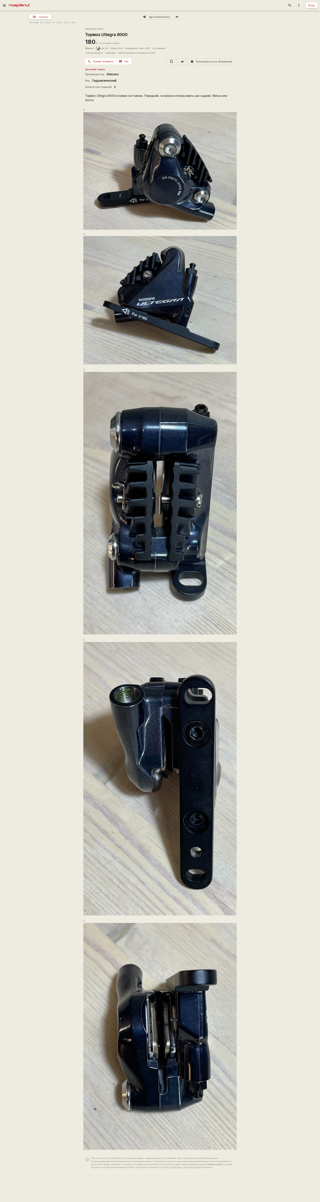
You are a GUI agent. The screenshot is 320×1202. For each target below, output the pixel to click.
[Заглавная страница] (19, 2)
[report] (211, 61)
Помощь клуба (214, 1164)
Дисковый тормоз (94, 29)
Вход (311, 5)
